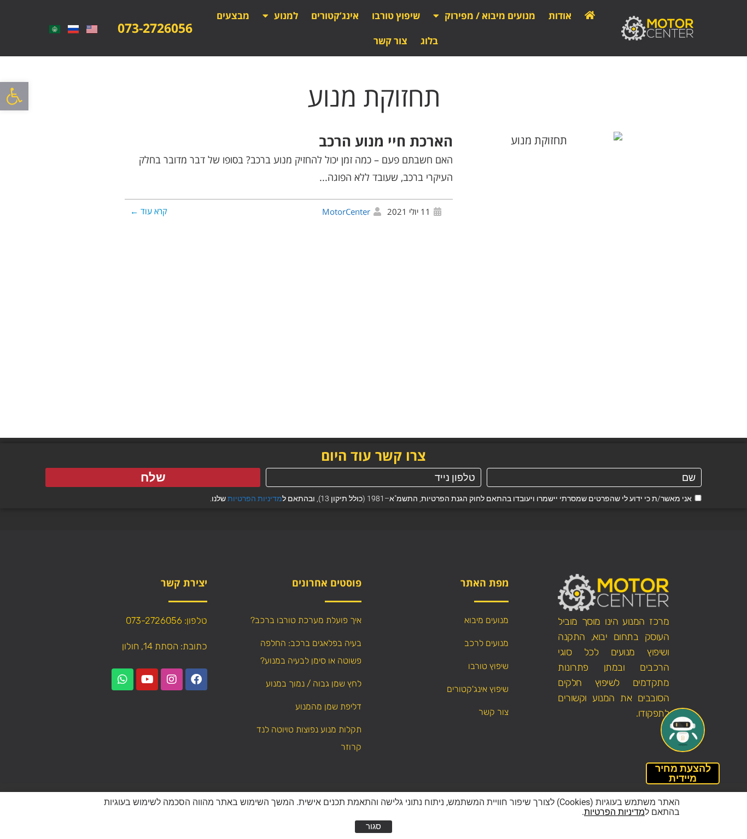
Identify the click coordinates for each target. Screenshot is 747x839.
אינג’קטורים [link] (335, 15)
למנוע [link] (286, 15)
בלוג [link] (429, 40)
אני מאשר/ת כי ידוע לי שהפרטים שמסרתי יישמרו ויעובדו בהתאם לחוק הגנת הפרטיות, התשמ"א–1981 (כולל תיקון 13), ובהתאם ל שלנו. (451, 498)
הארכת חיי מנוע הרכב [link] (386, 141)
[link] (14, 96)
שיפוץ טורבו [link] (396, 15)
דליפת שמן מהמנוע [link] (328, 706)
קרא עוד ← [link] (148, 211)
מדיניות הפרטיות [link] (254, 498)
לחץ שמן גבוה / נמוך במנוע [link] (313, 683)
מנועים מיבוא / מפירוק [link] (490, 15)
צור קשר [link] (390, 40)
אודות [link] (559, 15)
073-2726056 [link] (155, 28)
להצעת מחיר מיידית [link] (683, 773)
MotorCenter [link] (346, 211)
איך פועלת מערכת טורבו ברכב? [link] (305, 620)
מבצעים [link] (233, 15)
